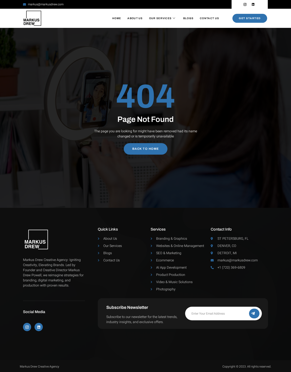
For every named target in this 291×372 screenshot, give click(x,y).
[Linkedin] (39, 327)
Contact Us (209, 18)
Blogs (188, 18)
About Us (135, 18)
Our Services (160, 18)
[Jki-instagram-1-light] (27, 327)
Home (116, 18)
